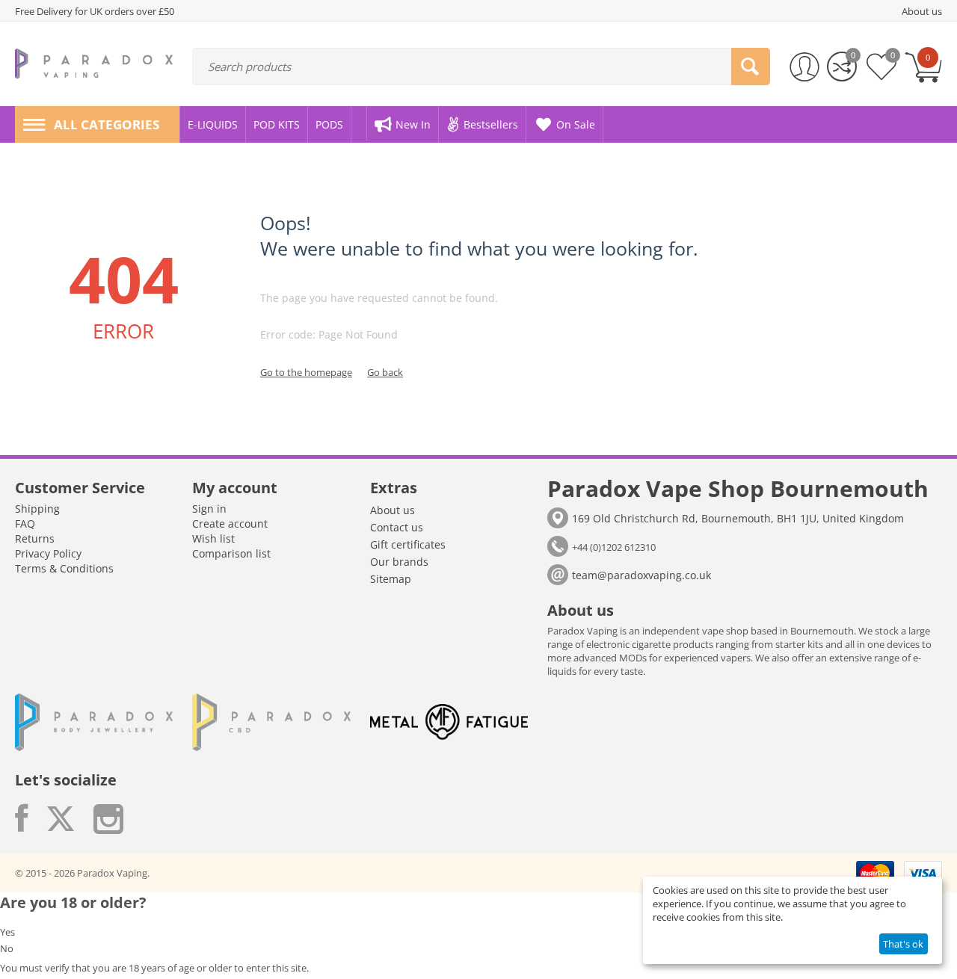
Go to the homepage (306, 372)
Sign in (209, 508)
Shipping (37, 508)
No (6, 948)
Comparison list (231, 553)
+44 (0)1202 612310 (614, 547)
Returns (35, 538)
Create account (230, 523)
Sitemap (390, 579)
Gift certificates (408, 544)
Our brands (399, 562)
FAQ (25, 523)
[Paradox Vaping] (94, 63)
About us (392, 510)
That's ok (903, 944)
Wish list (213, 538)
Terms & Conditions (64, 568)
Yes (7, 932)
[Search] (750, 66)
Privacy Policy (48, 553)
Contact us (396, 527)
